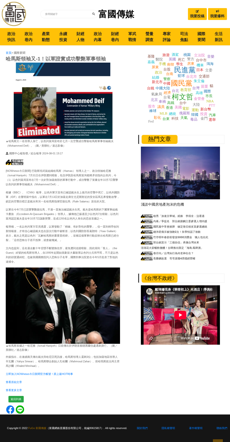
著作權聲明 (196, 428)
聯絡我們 (222, 428)
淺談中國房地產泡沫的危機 (162, 204)
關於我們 (142, 428)
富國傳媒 (116, 14)
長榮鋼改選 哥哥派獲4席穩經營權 (174, 258)
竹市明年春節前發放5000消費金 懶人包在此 (180, 237)
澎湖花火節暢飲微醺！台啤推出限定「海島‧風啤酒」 (172, 248)
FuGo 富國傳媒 (37, 428)
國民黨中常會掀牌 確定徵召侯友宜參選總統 (180, 226)
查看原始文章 (14, 382)
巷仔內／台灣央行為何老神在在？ (173, 253)
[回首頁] (14, 14)
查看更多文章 (14, 390)
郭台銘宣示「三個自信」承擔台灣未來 (176, 242)
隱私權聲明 (168, 428)
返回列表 (16, 399)
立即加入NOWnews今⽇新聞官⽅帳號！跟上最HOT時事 (39, 373)
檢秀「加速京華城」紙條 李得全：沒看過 (178, 216)
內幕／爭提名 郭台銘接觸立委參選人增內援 (180, 221)
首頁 (9, 52)
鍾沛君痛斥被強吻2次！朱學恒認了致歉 (177, 232)
